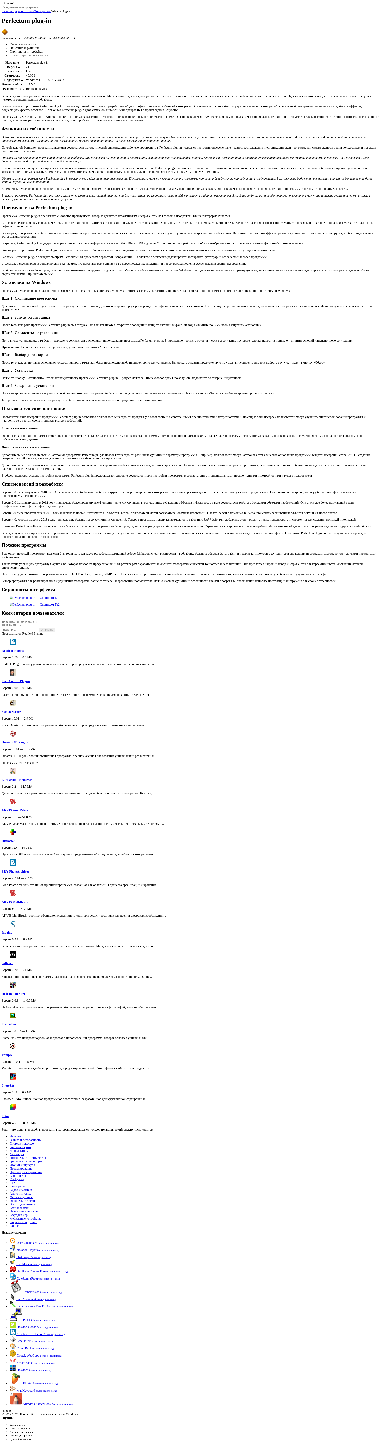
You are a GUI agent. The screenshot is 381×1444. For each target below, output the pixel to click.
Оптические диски (22, 1200)
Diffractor (8, 841)
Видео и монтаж (21, 1190)
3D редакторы (19, 1150)
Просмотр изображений (26, 1172)
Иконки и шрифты (22, 1165)
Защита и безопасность (25, 1140)
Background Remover (17, 779)
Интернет (16, 1136)
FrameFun (9, 1024)
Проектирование (21, 1168)
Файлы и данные (21, 1197)
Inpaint (7, 932)
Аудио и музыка (20, 1193)
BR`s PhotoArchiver (15, 871)
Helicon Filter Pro (14, 993)
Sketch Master (11, 711)
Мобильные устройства (25, 1218)
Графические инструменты (28, 1157)
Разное (14, 1225)
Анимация (17, 1154)
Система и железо (22, 1143)
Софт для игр (19, 1215)
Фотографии (42, 11)
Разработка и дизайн (23, 1222)
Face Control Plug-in (16, 681)
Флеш (13, 1182)
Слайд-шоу (17, 1179)
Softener (7, 963)
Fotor (5, 1116)
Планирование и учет (24, 1211)
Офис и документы (23, 1204)
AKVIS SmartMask (15, 810)
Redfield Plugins (13, 650)
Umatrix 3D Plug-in (15, 742)
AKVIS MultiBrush (15, 902)
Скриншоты (18, 1175)
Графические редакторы (26, 1161)
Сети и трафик (19, 1207)
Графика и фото (23, 11)
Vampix (7, 1055)
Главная (7, 11)
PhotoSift (8, 1085)
